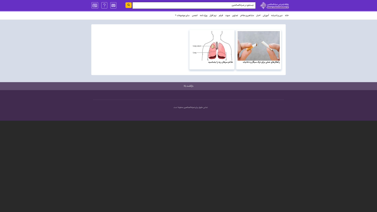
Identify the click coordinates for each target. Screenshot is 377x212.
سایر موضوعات (183, 15)
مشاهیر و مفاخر (247, 15)
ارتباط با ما (113, 5)
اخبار (258, 15)
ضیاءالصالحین (189, 107)
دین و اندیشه (277, 15)
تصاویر (235, 15)
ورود (95, 5)
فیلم (221, 15)
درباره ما (104, 5)
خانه (287, 15)
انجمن (194, 15)
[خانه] (274, 5)
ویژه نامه (203, 15)
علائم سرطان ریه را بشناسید (220, 62)
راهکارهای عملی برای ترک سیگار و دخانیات (261, 62)
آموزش (266, 15)
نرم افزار (213, 15)
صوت (227, 15)
